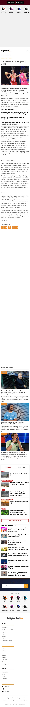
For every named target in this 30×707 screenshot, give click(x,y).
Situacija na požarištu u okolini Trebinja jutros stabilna (19, 483)
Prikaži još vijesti (15, 520)
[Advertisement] (15, 31)
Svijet (3, 634)
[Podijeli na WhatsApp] (13, 227)
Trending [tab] (8, 467)
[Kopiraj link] (16, 227)
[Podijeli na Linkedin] (5, 227)
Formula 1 (4, 659)
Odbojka (4, 655)
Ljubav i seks (5, 672)
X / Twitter (6, 691)
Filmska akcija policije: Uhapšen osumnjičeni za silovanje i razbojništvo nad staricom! (18, 513)
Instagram (6, 689)
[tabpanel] (15, 496)
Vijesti (4, 624)
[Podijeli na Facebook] (2, 227)
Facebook (6, 686)
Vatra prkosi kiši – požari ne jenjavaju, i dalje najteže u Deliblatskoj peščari (18, 493)
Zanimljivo (4, 678)
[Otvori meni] (27, 50)
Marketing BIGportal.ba (20, 698)
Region (3, 632)
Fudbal (3, 648)
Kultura (3, 638)
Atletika (4, 657)
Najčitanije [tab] (21, 467)
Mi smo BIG (5, 700)
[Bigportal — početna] (6, 51)
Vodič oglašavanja (14, 700)
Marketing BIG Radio (8, 698)
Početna (3, 55)
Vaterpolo (4, 661)
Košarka (9, 55)
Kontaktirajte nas (23, 700)
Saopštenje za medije (7, 640)
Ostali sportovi (5, 664)
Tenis (3, 653)
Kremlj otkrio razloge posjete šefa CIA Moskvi (19, 474)
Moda (3, 674)
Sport (4, 645)
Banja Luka (4, 627)
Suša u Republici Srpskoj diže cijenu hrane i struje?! (19, 502)
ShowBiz (4, 676)
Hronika (4, 636)
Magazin (5, 668)
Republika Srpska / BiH (7, 629)
